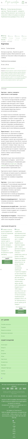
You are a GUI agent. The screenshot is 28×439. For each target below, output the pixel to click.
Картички (4, 359)
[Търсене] (1, 2)
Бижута (3, 347)
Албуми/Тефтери (6, 368)
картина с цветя (8, 75)
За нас (3, 336)
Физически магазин (7, 333)
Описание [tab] (3, 88)
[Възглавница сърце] (21, 267)
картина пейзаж (17, 73)
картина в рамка (9, 73)
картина (19, 72)
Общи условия (7, 391)
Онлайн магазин (6, 324)
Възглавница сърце (21, 307)
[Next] (27, 272)
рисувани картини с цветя (7, 77)
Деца (2, 350)
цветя (21, 80)
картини (14, 75)
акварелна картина (12, 72)
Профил (3, 327)
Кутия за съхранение (7, 257)
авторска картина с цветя (11, 70)
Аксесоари (4, 345)
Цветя (3, 371)
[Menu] (26, 2)
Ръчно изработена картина (20, 77)
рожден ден (13, 164)
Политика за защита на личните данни (14, 392)
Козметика (4, 362)
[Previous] (1, 272)
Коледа (3, 373)
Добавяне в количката (7, 261)
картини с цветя (20, 75)
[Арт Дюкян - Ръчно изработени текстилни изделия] (12, 2)
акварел (6, 72)
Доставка (14, 393)
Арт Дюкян (9, 396)
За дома (3, 41)
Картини (9, 41)
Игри (2, 356)
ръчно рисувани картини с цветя (12, 80)
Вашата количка (6, 330)
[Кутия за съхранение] (7, 242)
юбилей (3, 165)
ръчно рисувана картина (7, 78)
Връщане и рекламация (18, 391)
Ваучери (3, 365)
